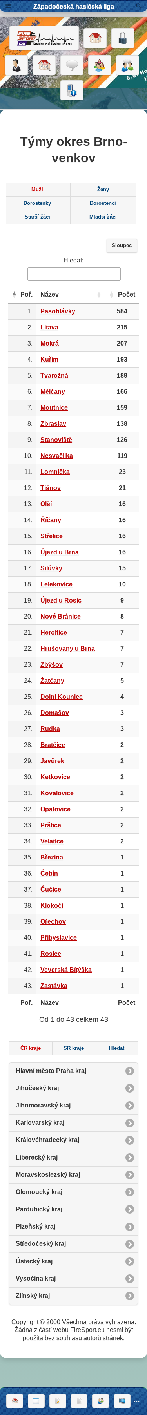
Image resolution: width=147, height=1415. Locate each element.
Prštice (50, 825)
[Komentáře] (71, 65)
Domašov (54, 712)
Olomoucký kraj (39, 1192)
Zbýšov (51, 664)
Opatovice (55, 809)
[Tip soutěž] (100, 1401)
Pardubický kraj (39, 1209)
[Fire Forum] (127, 65)
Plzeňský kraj (35, 1226)
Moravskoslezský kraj (48, 1174)
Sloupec (122, 245)
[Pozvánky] (36, 1401)
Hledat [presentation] (116, 1048)
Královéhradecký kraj (47, 1139)
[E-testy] (99, 65)
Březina (51, 857)
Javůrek (52, 761)
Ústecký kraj (34, 1261)
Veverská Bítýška (66, 969)
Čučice (50, 889)
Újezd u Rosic (61, 600)
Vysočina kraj (36, 1278)
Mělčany (52, 391)
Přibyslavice (58, 937)
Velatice (52, 841)
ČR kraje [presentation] (30, 1048)
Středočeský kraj (41, 1243)
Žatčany (52, 680)
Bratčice (52, 745)
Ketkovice (55, 777)
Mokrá (49, 343)
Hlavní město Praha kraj (51, 1071)
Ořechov (53, 921)
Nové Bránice (60, 616)
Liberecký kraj (37, 1157)
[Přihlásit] (122, 38)
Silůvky (51, 568)
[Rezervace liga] (57, 1401)
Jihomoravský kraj (43, 1105)
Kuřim (49, 359)
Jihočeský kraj (37, 1088)
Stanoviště (56, 439)
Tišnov (50, 488)
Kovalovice (57, 793)
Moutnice (54, 407)
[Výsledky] (79, 1401)
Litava (49, 327)
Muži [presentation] (37, 189)
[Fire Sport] (44, 38)
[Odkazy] (44, 65)
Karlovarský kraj (40, 1122)
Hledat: (73, 260)
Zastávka (53, 986)
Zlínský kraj (33, 1295)
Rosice (50, 953)
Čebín (49, 873)
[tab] (37, 190)
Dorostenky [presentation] (37, 203)
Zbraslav (53, 423)
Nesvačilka (56, 455)
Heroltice (53, 632)
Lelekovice (56, 584)
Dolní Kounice (61, 696)
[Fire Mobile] (71, 90)
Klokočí (51, 905)
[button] (14, 295)
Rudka (50, 729)
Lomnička (55, 472)
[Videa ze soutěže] (122, 1401)
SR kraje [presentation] (74, 1048)
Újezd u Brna (59, 552)
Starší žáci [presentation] (37, 217)
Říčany (50, 520)
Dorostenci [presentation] (103, 203)
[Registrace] (16, 65)
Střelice (51, 536)
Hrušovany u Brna (67, 648)
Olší (46, 504)
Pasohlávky (57, 311)
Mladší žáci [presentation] (103, 217)
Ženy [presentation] (103, 189)
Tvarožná (54, 375)
